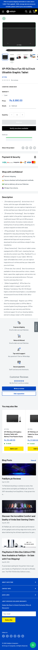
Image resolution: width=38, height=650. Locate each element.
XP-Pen (4, 77)
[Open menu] (3, 11)
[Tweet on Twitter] (30, 147)
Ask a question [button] (19, 393)
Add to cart (14, 449)
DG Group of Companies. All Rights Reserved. (15, 646)
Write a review (19, 388)
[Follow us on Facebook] (3, 636)
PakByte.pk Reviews (11, 478)
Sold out (19, 122)
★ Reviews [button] (36, 326)
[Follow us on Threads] (11, 636)
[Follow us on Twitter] (7, 636)
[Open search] (26, 11)
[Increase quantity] (22, 115)
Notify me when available (19, 128)
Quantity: (5, 115)
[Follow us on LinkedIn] (22, 636)
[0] (34, 11)
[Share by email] (34, 147)
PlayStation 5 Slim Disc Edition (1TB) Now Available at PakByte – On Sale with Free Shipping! (18, 555)
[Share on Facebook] (23, 147)
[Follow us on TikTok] (18, 636)
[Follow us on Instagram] (15, 636)
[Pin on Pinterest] (26, 147)
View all (33, 460)
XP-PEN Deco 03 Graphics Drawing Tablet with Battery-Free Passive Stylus (13, 434)
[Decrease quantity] (12, 115)
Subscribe (8, 620)
